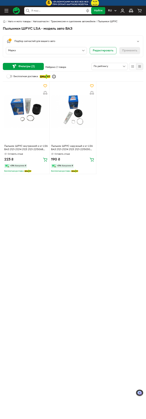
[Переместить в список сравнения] (45, 93)
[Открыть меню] (6, 10)
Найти (98, 10)
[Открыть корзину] (139, 10)
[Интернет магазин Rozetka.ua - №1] (16, 10)
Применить (129, 50)
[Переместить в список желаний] (45, 86)
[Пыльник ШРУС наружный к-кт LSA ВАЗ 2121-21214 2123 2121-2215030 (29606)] (73, 111)
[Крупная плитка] (132, 66)
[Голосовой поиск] (87, 10)
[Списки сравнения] (131, 10)
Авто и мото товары (19, 21)
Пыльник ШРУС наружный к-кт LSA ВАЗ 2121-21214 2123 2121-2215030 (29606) (72, 148)
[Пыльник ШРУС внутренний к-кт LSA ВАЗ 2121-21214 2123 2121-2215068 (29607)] (26, 111)
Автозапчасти (41, 21)
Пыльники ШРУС (108, 21)
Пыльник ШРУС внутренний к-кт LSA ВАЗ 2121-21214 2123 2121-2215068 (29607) (26, 148)
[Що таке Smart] (54, 76)
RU (110, 10)
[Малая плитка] (139, 66)
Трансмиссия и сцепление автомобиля (73, 21)
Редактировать (103, 50)
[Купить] (45, 159)
